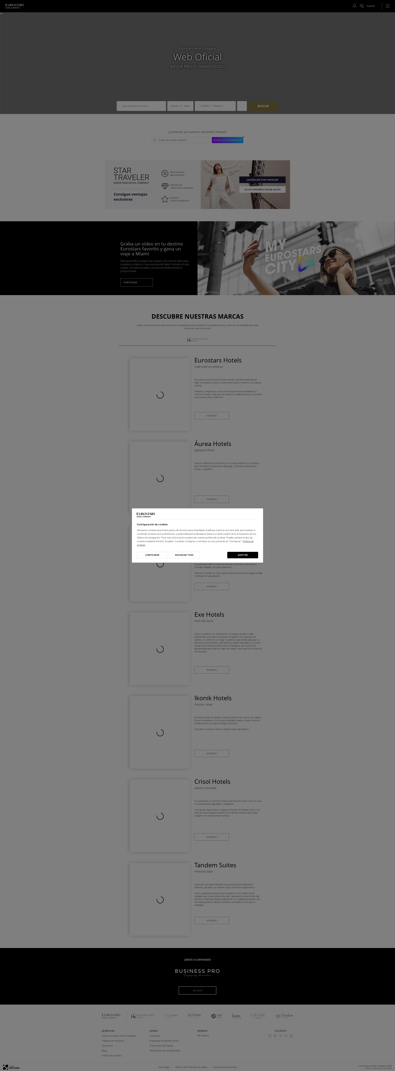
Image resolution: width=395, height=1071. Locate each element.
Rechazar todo (184, 555)
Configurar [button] (152, 555)
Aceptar (243, 555)
